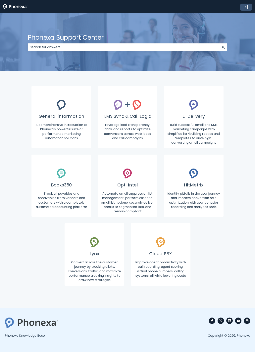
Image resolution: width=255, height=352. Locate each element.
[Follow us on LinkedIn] (229, 321)
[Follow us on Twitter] (221, 321)
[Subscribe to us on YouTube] (238, 321)
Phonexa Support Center (66, 37)
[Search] (223, 47)
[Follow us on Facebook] (212, 321)
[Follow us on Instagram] (247, 321)
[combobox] (124, 47)
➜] (246, 7)
